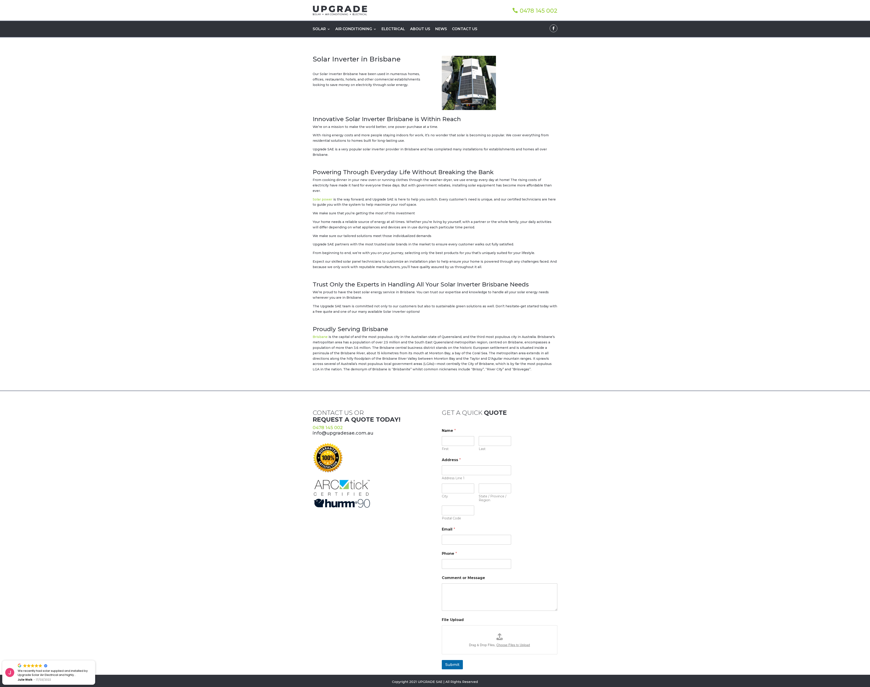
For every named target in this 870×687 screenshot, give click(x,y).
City (445, 496)
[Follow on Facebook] (553, 28)
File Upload (453, 620)
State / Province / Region (492, 498)
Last (482, 449)
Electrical (393, 29)
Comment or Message (463, 578)
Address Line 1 (453, 478)
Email (448, 529)
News (441, 29)
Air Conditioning (353, 29)
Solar (319, 29)
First (445, 449)
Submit (452, 664)
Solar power (322, 199)
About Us (420, 29)
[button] (94, 660)
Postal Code (451, 518)
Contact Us (464, 29)
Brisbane (320, 337)
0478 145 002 (538, 10)
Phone (449, 553)
